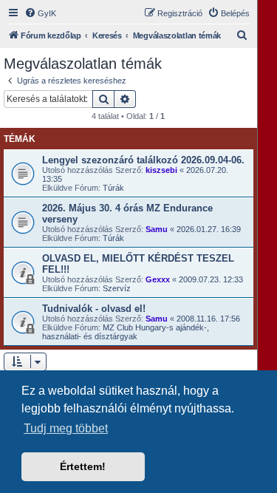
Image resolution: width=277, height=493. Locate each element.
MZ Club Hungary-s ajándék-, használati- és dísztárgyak (125, 332)
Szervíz (117, 288)
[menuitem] (40, 13)
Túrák (113, 187)
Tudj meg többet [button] (66, 428)
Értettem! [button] (83, 466)
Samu (157, 229)
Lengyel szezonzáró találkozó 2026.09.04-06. (143, 160)
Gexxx (158, 279)
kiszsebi (161, 170)
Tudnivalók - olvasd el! (94, 308)
